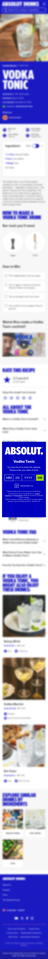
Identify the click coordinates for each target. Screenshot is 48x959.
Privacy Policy (18, 495)
